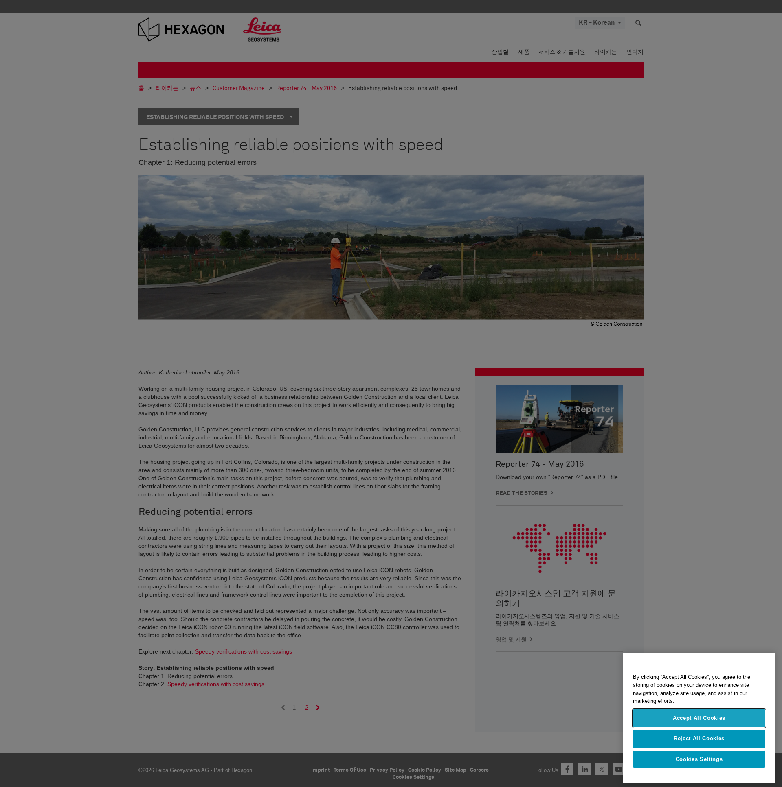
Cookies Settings (699, 759)
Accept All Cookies (699, 718)
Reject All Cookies (699, 738)
